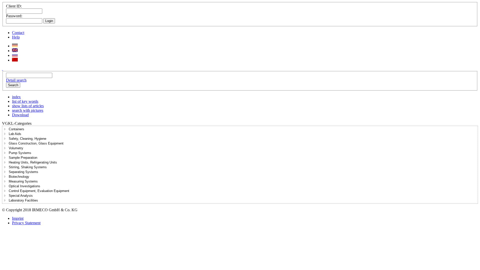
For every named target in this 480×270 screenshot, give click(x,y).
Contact (18, 32)
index (16, 97)
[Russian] (15, 55)
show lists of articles (28, 106)
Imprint (18, 218)
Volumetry (16, 148)
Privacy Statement (26, 223)
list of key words (25, 101)
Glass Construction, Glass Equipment (36, 143)
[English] (15, 50)
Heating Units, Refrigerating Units (33, 162)
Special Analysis (21, 196)
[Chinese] (15, 60)
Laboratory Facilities (23, 200)
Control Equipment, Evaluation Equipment (39, 191)
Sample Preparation (23, 158)
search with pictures (27, 110)
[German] (15, 46)
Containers (16, 129)
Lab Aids (15, 134)
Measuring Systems (23, 181)
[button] (5, 129)
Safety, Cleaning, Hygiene (27, 138)
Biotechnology (19, 176)
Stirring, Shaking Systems (28, 167)
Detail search (16, 80)
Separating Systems (23, 172)
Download (20, 115)
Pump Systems (20, 153)
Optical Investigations (24, 186)
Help (16, 37)
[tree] (240, 165)
